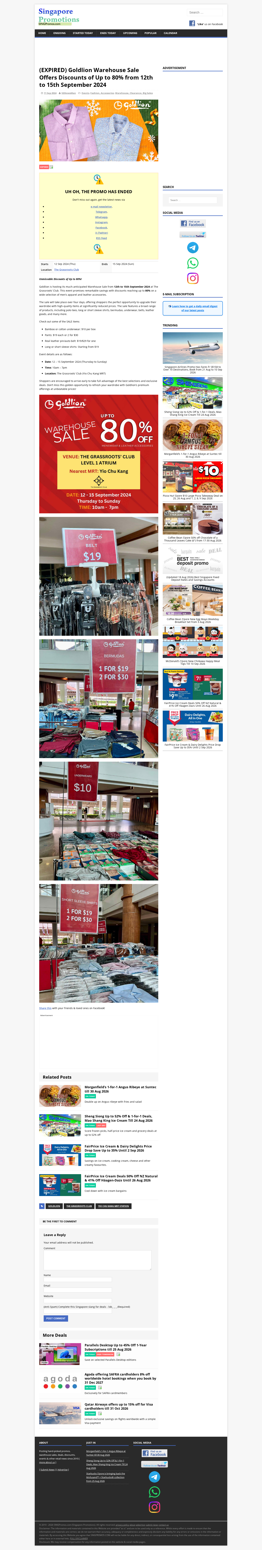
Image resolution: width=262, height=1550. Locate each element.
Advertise (63, 1469)
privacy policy (122, 1524)
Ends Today (108, 33)
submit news (152, 1524)
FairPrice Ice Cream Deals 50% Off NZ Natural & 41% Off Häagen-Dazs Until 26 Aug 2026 (121, 1178)
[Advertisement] (131, 50)
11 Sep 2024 (50, 93)
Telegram (101, 211)
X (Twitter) (101, 232)
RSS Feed (101, 238)
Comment (49, 1248)
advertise (140, 1524)
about (132, 1524)
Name (47, 1275)
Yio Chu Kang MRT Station (113, 1206)
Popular (150, 33)
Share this (45, 1008)
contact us (164, 1524)
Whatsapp (101, 217)
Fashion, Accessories (102, 93)
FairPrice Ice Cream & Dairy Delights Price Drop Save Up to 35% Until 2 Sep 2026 (118, 1148)
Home (42, 33)
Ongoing (59, 33)
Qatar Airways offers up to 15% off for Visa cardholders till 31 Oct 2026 (119, 1406)
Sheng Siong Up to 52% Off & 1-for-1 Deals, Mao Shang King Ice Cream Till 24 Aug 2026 (119, 1118)
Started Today (83, 33)
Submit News (47, 1469)
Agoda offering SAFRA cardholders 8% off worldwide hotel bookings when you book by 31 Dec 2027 (120, 1378)
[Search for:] (205, 12)
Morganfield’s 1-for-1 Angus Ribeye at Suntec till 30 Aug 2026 (120, 1089)
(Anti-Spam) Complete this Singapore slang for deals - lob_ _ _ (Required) (87, 1306)
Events (85, 93)
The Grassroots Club (66, 269)
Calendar (170, 33)
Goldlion (54, 1206)
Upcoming (130, 33)
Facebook (101, 227)
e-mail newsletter (101, 206)
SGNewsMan (68, 93)
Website (48, 1296)
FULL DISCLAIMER (79, 1538)
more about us (47, 1462)
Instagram (101, 222)
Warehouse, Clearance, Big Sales (134, 93)
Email (47, 1285)
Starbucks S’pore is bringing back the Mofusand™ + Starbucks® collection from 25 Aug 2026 (105, 1477)
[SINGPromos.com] (131, 16)
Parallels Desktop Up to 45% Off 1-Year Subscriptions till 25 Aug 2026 (116, 1347)
